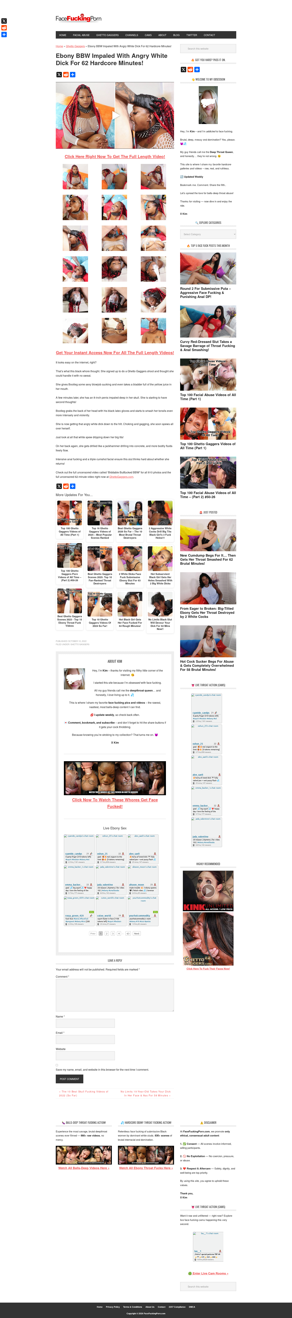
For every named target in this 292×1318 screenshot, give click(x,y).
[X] (4, 21)
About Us (149, 1306)
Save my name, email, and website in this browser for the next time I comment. (102, 1069)
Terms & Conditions (132, 1306)
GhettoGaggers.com (121, 477)
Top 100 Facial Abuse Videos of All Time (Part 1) (208, 396)
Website (61, 1049)
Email (60, 1033)
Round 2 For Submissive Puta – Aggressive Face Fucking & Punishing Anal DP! (205, 292)
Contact (161, 1306)
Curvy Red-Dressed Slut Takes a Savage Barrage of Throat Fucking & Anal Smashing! (207, 345)
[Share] (4, 34)
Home (100, 1306)
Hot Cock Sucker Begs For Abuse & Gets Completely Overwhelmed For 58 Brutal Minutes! (207, 665)
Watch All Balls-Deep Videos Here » (84, 1168)
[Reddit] (4, 27)
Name (60, 1016)
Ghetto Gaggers (79, 644)
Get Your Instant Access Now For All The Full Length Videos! (115, 352)
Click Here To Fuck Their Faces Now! (208, 968)
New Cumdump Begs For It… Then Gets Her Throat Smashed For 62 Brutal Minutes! (208, 559)
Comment (62, 976)
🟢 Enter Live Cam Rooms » (208, 1273)
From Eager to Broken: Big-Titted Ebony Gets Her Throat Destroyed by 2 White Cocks (207, 612)
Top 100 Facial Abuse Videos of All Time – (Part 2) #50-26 (208, 494)
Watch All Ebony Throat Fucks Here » (146, 1168)
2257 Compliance (177, 1306)
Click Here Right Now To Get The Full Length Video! (115, 156)
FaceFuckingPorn (78, 18)
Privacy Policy (113, 1306)
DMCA (192, 1306)
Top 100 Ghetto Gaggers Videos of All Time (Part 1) (208, 445)
